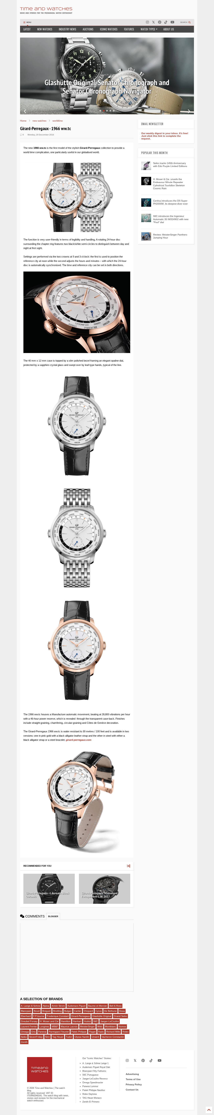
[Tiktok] (165, 22)
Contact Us (132, 1089)
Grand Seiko (120, 1016)
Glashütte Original (101, 1016)
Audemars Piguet (76, 1005)
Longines (44, 1026)
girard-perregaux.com (78, 739)
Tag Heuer (57, 1037)
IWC (95, 1021)
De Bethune (110, 1011)
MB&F (55, 1026)
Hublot (87, 1021)
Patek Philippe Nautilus (93, 1090)
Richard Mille (113, 1031)
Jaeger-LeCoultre (109, 1021)
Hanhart (77, 1021)
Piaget (92, 1031)
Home (23, 120)
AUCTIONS (88, 29)
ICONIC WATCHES (108, 29)
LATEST (27, 29)
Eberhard (26, 1016)
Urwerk (95, 1037)
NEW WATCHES (44, 29)
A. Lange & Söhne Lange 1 (95, 1063)
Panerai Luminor (90, 1086)
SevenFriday (36, 1037)
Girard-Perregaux (80, 1016)
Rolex (126, 1031)
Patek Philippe (78, 1031)
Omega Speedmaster (92, 1082)
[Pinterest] (159, 22)
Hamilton (65, 1021)
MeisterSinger (87, 1026)
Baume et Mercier (97, 1005)
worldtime (57, 120)
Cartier (77, 1011)
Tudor (69, 1037)
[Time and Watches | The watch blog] (46, 12)
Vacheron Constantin (113, 1037)
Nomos (122, 1026)
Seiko (24, 1037)
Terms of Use (133, 1079)
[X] (153, 22)
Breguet (46, 1011)
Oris (33, 1031)
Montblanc (110, 1026)
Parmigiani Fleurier (59, 1031)
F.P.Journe (38, 1016)
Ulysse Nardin (82, 1037)
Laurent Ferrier (29, 1026)
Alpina (46, 1005)
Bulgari (68, 1011)
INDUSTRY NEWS (67, 29)
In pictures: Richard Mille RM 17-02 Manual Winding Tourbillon (107, 86)
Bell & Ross (116, 1005)
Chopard (88, 1011)
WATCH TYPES (148, 29)
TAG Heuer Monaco (91, 1098)
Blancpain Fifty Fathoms (94, 1071)
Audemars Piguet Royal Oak (96, 1067)
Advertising (132, 1074)
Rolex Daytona (89, 1094)
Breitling (57, 1011)
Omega (25, 1031)
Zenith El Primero (90, 1101)
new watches (39, 120)
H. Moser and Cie (49, 1021)
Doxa (122, 1011)
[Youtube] (172, 22)
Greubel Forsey (29, 1021)
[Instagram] (147, 22)
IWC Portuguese (90, 1075)
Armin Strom (58, 1005)
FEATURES (129, 29)
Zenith (24, 1042)
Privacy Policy (134, 1084)
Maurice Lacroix (69, 1026)
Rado (101, 1031)
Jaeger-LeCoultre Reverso (95, 1078)
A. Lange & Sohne (30, 1005)
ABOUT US (168, 29)
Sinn (47, 1037)
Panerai (42, 1031)
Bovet (37, 1011)
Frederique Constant (58, 1016)
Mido (99, 1026)
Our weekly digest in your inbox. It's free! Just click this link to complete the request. (164, 136)
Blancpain (26, 1011)
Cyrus (98, 1011)
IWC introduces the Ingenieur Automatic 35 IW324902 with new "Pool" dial (170, 219)
